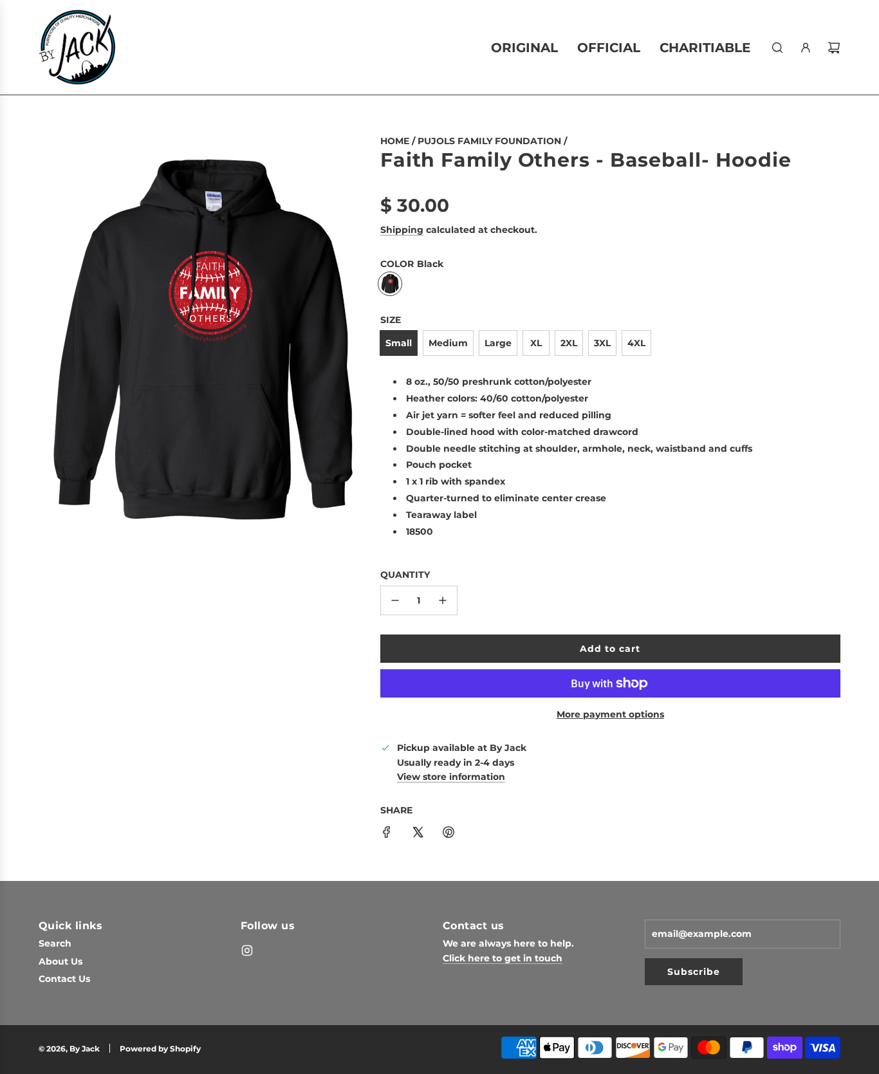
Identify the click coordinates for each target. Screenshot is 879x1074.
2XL (568, 343)
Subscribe (693, 971)
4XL (636, 343)
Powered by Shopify (160, 1048)
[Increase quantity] (443, 600)
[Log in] (805, 47)
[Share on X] (417, 834)
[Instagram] (247, 950)
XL (536, 343)
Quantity (405, 574)
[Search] (777, 47)
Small (398, 343)
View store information (451, 776)
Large (498, 343)
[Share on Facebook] (387, 834)
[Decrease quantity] (395, 600)
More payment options (610, 714)
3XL (602, 343)
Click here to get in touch (502, 958)
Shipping (401, 230)
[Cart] (834, 47)
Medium (448, 343)
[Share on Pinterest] (448, 834)
